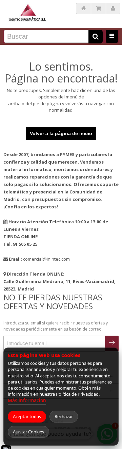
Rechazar (64, 416)
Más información (27, 400)
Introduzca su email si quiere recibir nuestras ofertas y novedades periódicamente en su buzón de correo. (55, 326)
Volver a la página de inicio (61, 133)
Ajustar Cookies (28, 432)
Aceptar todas (27, 416)
